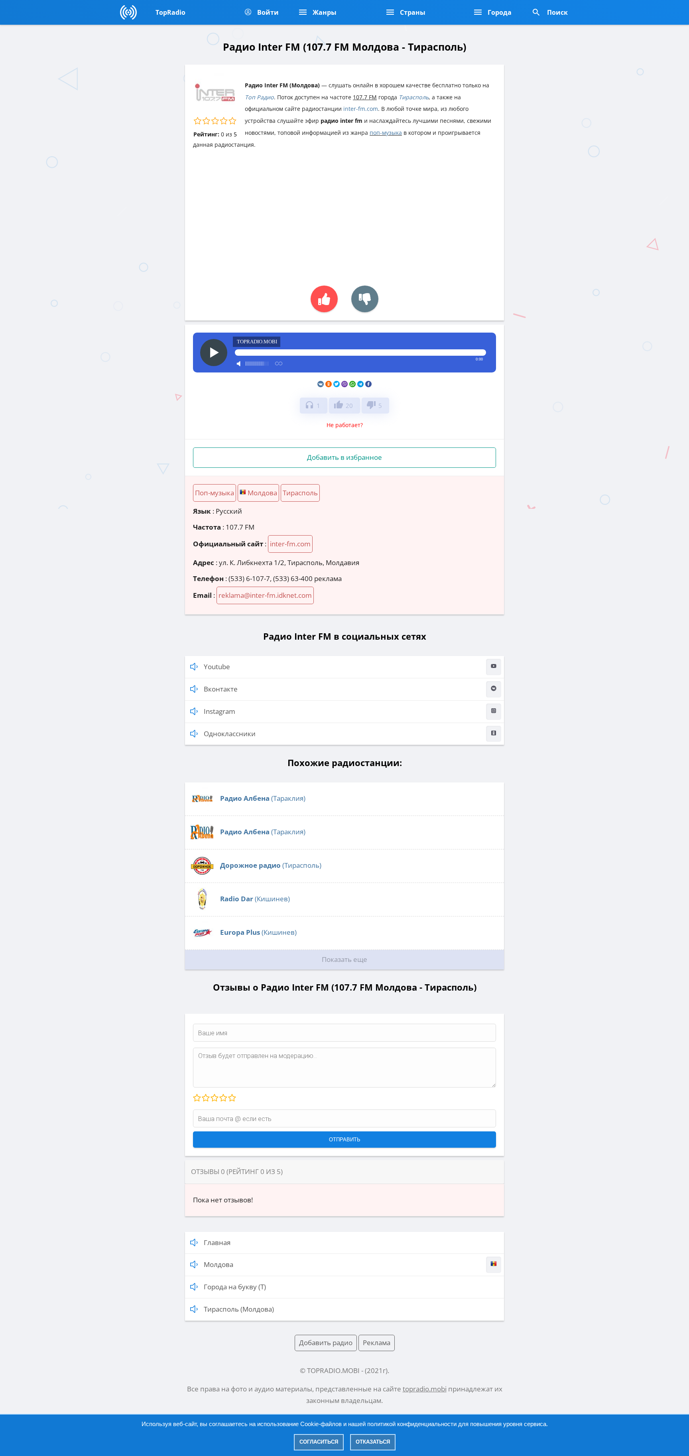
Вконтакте (221, 689)
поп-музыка (386, 132)
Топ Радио (259, 97)
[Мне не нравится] (364, 299)
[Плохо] (205, 1098)
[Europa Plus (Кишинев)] (202, 942)
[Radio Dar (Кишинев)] (202, 908)
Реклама (376, 1342)
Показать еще (344, 959)
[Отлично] (231, 1098)
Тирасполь (414, 97)
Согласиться (318, 1442)
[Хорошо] (223, 1098)
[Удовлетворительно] (214, 1098)
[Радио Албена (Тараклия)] (202, 808)
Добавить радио (325, 1342)
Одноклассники (230, 733)
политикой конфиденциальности (412, 1424)
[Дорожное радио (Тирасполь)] (202, 875)
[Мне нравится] (324, 299)
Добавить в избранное (344, 457)
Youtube (217, 666)
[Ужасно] (197, 1098)
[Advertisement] (344, 213)
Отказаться (373, 1442)
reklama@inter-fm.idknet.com (265, 595)
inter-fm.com (360, 108)
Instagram (219, 711)
